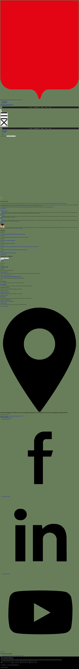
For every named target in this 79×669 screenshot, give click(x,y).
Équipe (46, 107)
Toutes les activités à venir (4, 306)
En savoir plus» (37, 213)
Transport (1, 218)
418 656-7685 (6, 416)
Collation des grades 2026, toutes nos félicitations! (7, 243)
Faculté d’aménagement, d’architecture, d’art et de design (13, 99)
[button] (39, 197)
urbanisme (16, 205)
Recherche (42, 107)
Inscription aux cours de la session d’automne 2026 (7, 240)
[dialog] (39, 663)
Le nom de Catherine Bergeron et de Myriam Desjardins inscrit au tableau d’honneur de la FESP (14, 237)
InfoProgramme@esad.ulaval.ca (8, 417)
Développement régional (3, 210)
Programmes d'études (36, 107)
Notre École (30, 107)
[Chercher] (0, 110)
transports (7, 205)
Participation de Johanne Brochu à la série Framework (8, 252)
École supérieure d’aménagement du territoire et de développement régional (13, 655)
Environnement (2, 214)
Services (50, 107)
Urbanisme (2, 222)
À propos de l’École (3, 208)
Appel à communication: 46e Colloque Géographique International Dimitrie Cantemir (12, 234)
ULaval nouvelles (4, 102)
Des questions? (2, 651)
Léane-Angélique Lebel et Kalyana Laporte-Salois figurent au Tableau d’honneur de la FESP (13, 249)
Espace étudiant (4, 101)
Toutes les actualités (3, 254)
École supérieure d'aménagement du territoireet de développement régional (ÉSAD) (6, 105)
